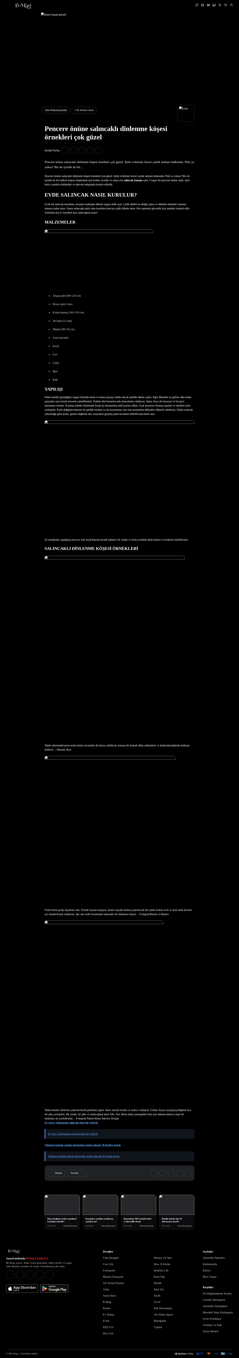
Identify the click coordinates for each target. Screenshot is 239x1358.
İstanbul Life (161, 1270)
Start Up (159, 1289)
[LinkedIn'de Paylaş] (90, 150)
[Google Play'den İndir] (54, 1288)
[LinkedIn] (40, 1274)
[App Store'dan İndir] (22, 1288)
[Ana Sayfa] (14, 1252)
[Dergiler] (208, 4)
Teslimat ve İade (212, 1325)
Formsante (109, 1270)
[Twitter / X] (30, 1274)
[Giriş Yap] (231, 4)
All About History (113, 1283)
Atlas (106, 1289)
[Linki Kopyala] (188, 1173)
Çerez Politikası (212, 1318)
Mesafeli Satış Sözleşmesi (218, 1312)
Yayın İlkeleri (211, 1331)
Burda (106, 1308)
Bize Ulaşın (209, 1276)
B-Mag (107, 1301)
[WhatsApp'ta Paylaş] (81, 150)
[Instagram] (10, 1274)
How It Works (162, 1264)
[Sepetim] (225, 4)
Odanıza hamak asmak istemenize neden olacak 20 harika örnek (83, 1145)
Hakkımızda (210, 1264)
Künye (207, 1270)
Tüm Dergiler (111, 1257)
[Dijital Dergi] (214, 4)
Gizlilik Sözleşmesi (214, 1299)
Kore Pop (159, 1276)
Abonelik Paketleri (214, 1257)
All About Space (163, 1314)
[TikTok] (49, 1274)
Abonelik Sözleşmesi (215, 1306)
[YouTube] (20, 1274)
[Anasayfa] (202, 4)
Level (157, 1301)
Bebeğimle (160, 1320)
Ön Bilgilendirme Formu (217, 1293)
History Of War (163, 1257)
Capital (158, 1327)
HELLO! (108, 1327)
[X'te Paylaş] (73, 150)
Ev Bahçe (108, 1314)
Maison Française (113, 1276)
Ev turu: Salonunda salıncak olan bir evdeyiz (71, 1122)
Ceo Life (108, 1264)
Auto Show (109, 1295)
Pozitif (157, 1283)
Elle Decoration (163, 1308)
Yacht (157, 1295)
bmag (15, 1353)
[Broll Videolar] (219, 4)
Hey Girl (108, 1333)
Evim (106, 1320)
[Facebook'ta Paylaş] (65, 150)
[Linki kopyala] (98, 150)
